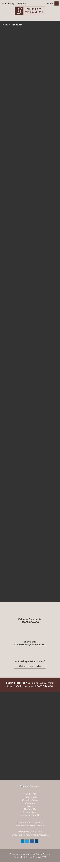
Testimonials (30, 797)
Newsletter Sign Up (30, 815)
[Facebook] (32, 841)
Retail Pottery (8, 3)
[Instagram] (36, 841)
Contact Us (30, 809)
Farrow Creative (43, 854)
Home (4, 24)
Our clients (30, 793)
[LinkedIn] (22, 841)
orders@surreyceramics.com (30, 644)
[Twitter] (27, 841)
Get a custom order (30, 666)
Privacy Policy (30, 812)
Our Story (30, 803)
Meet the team (30, 800)
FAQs (30, 806)
